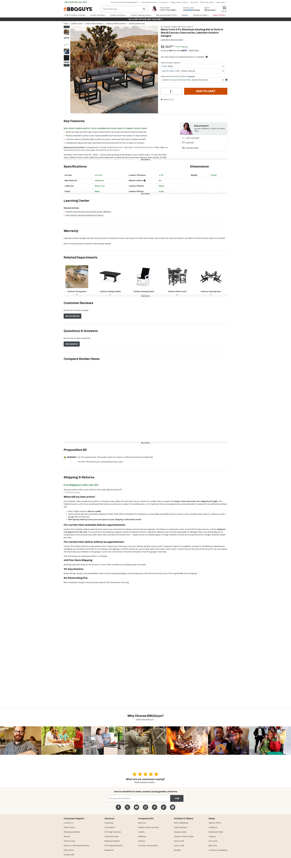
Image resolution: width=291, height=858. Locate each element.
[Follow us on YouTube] (136, 807)
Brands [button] (185, 15)
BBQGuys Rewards (112, 841)
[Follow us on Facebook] (118, 807)
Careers (141, 832)
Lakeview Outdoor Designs (172, 39)
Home (66, 23)
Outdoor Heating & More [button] (141, 15)
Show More (145, 159)
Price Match (110, 827)
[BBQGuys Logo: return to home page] (81, 9)
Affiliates (142, 836)
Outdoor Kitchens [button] (97, 15)
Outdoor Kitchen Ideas (183, 836)
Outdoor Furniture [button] (117, 15)
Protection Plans (112, 836)
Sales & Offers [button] (219, 15)
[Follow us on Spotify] (172, 807)
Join (176, 798)
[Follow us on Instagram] (145, 807)
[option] (66, 34)
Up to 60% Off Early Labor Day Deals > (145, 19)
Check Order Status (207, 2)
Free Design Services (149, 2)
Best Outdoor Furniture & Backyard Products (84, 215)
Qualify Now (194, 50)
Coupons (212, 836)
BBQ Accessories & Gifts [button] (166, 15)
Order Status (69, 827)
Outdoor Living (76, 23)
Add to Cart (205, 91)
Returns (67, 836)
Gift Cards (194, 2)
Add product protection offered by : (178, 76)
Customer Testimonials (148, 845)
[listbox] (67, 46)
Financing (109, 823)
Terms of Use (69, 841)
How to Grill (179, 841)
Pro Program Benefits (114, 845)
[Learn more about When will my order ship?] (206, 56)
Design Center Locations (179, 2)
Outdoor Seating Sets (137, 23)
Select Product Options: (171, 63)
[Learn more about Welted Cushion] (144, 180)
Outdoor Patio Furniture (94, 23)
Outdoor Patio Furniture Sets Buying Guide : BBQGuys (88, 211)
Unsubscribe (69, 854)
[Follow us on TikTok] (163, 807)
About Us (142, 823)
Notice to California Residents (76, 845)
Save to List (168, 99)
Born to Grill (179, 845)
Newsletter (109, 850)
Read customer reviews (144, 782)
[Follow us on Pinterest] (154, 807)
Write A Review (72, 316)
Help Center (69, 850)
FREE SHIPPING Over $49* (76, 2)
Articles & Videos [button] (200, 15)
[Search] (144, 9)
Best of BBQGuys (181, 823)
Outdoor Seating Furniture (115, 23)
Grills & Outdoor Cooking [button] (74, 15)
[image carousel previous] (67, 27)
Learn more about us (144, 719)
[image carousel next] (67, 65)
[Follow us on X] (127, 807)
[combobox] (193, 66)
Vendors (141, 841)
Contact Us (68, 823)
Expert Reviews (180, 827)
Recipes (177, 850)
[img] (114, 70)
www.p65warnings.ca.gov (112, 462)
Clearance (213, 827)
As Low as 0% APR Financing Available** (125, 2)
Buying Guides (180, 832)
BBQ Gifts (213, 845)
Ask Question (71, 344)
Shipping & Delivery (72, 832)
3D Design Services (113, 832)
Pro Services (163, 2)
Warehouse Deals (216, 832)
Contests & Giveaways (218, 850)
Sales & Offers (215, 823)
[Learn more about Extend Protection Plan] (226, 79)
